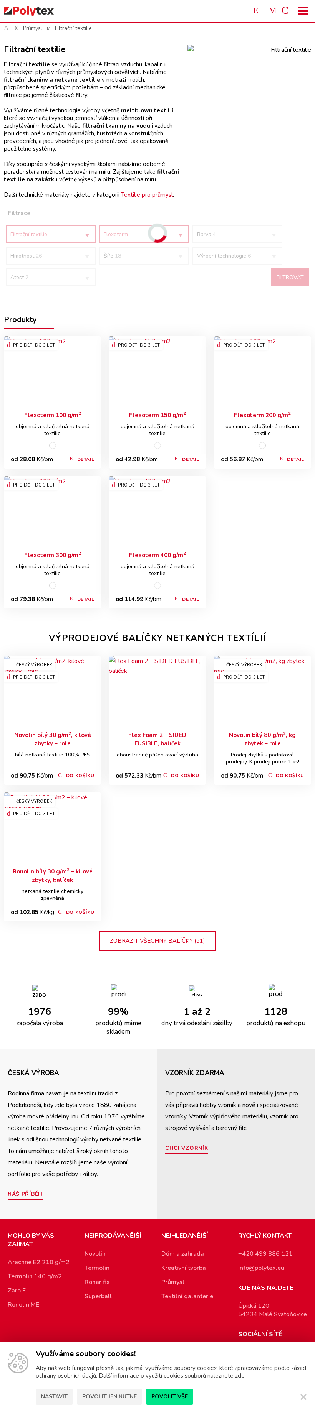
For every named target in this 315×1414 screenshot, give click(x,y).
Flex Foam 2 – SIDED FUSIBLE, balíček (157, 739)
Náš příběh (25, 1194)
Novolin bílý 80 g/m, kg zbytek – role (262, 739)
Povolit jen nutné (109, 1396)
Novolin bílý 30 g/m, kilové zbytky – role (52, 739)
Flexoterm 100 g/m (52, 415)
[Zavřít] (303, 1396)
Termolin (97, 1268)
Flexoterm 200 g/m (262, 415)
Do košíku (80, 776)
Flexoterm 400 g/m (157, 555)
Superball (98, 1296)
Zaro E (17, 1290)
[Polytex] (29, 11)
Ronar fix (97, 1282)
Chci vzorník (186, 1148)
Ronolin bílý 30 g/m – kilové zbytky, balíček (53, 875)
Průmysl (32, 28)
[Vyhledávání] (257, 11)
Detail (85, 459)
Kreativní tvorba (183, 1268)
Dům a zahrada (182, 1254)
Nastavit (54, 1396)
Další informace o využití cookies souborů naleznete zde (172, 1375)
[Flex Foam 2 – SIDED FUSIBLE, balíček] (157, 691)
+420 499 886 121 (265, 1254)
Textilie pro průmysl (147, 195)
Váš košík (288, 11)
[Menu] (303, 11)
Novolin (95, 1254)
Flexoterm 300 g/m (52, 555)
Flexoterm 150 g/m (157, 415)
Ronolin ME (23, 1305)
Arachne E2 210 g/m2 (39, 1262)
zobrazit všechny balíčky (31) (157, 941)
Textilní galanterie (187, 1296)
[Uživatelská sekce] (272, 11)
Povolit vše (169, 1396)
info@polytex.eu (261, 1268)
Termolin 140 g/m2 (35, 1276)
